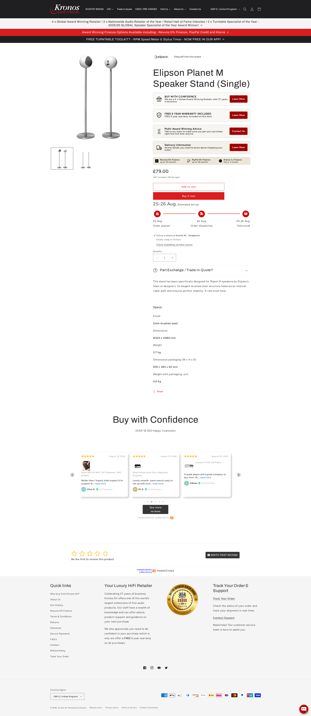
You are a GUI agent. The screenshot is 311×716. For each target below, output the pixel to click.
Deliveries (55, 628)
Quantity (157, 251)
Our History (56, 605)
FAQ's (53, 639)
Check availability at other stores (174, 244)
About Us (55, 599)
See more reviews (156, 509)
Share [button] (160, 391)
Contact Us (238, 131)
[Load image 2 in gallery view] (86, 158)
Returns (54, 622)
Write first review (224, 555)
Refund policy (96, 708)
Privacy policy (112, 708)
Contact (54, 645)
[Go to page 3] (155, 501)
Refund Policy (58, 650)
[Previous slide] (72, 475)
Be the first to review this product (92, 559)
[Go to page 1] (147, 501)
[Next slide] (238, 475)
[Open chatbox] (303, 709)
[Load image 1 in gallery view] (62, 158)
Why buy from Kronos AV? (65, 593)
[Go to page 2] (151, 501)
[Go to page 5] (163, 501)
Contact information (149, 708)
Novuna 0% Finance (61, 610)
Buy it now (188, 196)
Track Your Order (59, 656)
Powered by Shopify (77, 708)
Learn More (238, 99)
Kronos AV (63, 708)
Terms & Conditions (61, 616)
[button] (244, 9)
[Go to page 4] (159, 501)
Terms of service (129, 708)
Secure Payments (60, 633)
